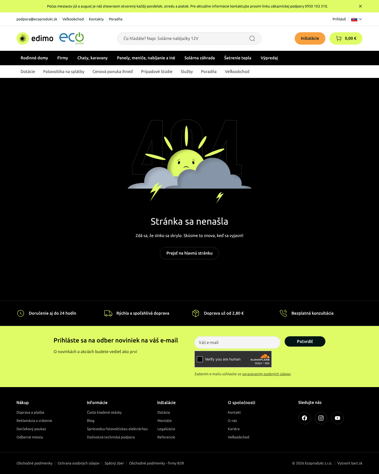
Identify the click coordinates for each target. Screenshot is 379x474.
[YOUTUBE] (337, 418)
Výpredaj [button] (269, 58)
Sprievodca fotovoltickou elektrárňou (117, 429)
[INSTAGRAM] (321, 418)
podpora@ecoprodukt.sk (37, 19)
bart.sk (356, 463)
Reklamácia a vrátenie (34, 421)
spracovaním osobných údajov (266, 374)
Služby (187, 71)
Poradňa (115, 19)
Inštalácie (310, 38)
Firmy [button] (62, 58)
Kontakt (234, 412)
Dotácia (163, 412)
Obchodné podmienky (35, 463)
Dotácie (28, 71)
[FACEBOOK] (304, 418)
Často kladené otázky (104, 412)
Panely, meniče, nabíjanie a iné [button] (146, 58)
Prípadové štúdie (156, 71)
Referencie (166, 437)
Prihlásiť (339, 19)
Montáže (164, 421)
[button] (339, 38)
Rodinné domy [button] (34, 58)
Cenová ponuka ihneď (113, 71)
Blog (90, 421)
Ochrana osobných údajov (79, 463)
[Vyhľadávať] (252, 38)
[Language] (356, 19)
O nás (232, 421)
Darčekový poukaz (31, 429)
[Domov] (50, 38)
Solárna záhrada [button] (199, 58)
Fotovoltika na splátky (63, 71)
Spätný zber (114, 463)
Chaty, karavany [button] (92, 58)
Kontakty (96, 19)
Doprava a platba (30, 412)
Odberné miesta (30, 437)
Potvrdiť (305, 341)
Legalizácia (166, 429)
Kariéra (234, 429)
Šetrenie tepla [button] (237, 58)
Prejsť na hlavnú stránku (189, 253)
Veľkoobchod (73, 19)
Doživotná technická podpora (111, 437)
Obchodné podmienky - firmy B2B (156, 463)
